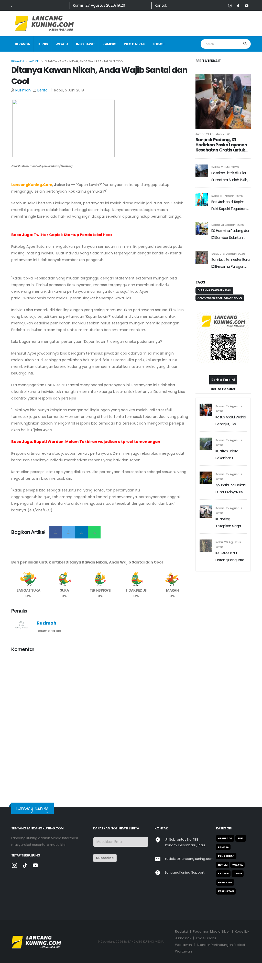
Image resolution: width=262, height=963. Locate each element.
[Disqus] (100, 721)
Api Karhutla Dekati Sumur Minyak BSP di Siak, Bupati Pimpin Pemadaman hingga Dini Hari (230, 489)
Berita (42, 90)
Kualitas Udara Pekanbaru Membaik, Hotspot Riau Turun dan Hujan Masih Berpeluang (230, 455)
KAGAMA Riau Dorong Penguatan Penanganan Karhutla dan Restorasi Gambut (230, 556)
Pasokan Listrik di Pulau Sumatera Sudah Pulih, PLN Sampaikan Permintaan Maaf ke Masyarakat (229, 176)
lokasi (158, 44)
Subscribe (105, 858)
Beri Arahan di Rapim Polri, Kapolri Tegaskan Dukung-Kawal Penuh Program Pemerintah (228, 205)
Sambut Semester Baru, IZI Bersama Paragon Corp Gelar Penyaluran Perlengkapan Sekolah (230, 263)
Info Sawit (85, 44)
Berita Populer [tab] (223, 389)
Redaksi (181, 931)
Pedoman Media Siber (211, 931)
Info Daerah (134, 44)
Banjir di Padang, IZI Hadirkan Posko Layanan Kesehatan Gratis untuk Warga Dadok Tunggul (221, 144)
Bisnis (43, 44)
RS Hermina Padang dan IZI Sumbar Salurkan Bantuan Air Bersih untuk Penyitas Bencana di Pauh (230, 234)
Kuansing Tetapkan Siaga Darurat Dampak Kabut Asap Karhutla (229, 523)
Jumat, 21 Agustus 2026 (212, 134)
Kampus (109, 44)
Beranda (22, 44)
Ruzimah (23, 90)
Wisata (62, 44)
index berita (25, 59)
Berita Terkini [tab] (223, 380)
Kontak (161, 5)
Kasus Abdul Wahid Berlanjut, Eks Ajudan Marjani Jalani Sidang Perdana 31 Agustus (230, 421)
